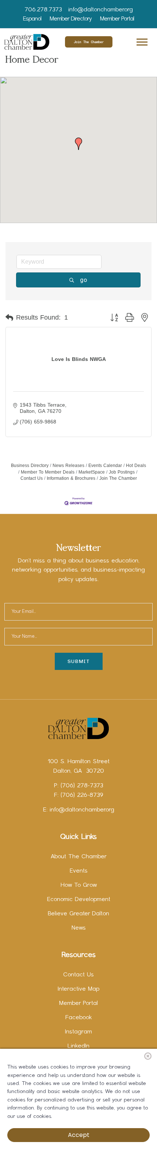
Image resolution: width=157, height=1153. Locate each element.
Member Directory (71, 19)
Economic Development (78, 900)
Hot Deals (136, 465)
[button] (141, 41)
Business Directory (30, 465)
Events (79, 871)
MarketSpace (91, 472)
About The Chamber (79, 857)
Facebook (78, 1018)
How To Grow (79, 885)
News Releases (68, 465)
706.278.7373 (43, 10)
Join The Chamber (89, 42)
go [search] (83, 279)
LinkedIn (78, 1046)
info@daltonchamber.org (100, 10)
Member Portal (117, 19)
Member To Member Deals (47, 472)
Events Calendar (105, 465)
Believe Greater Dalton (78, 914)
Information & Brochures (71, 478)
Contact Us (78, 975)
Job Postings (122, 472)
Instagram (78, 1032)
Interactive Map (78, 989)
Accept (78, 1135)
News (79, 928)
